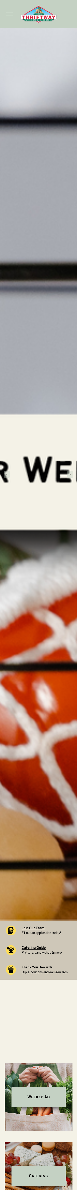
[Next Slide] (70, 474)
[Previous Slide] (7, 474)
